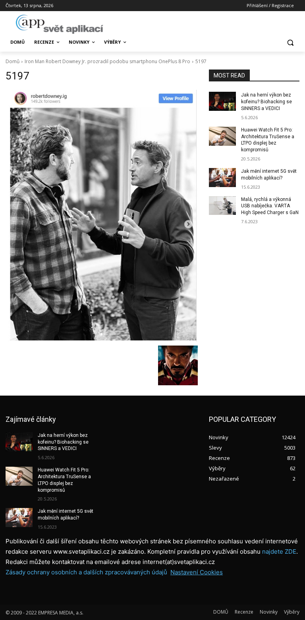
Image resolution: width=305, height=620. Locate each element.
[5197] (102, 215)
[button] (290, 42)
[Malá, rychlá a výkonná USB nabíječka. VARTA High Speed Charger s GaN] (222, 205)
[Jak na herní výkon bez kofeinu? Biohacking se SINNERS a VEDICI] (222, 101)
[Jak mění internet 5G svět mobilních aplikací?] (222, 177)
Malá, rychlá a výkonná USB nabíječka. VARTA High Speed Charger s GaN (270, 206)
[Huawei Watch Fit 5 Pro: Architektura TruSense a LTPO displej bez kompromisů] (222, 136)
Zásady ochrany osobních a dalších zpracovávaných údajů (86, 572)
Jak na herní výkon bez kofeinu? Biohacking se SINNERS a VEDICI (266, 101)
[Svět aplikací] (60, 24)
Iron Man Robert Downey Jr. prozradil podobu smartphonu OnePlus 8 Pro (107, 61)
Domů (12, 61)
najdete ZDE (279, 551)
